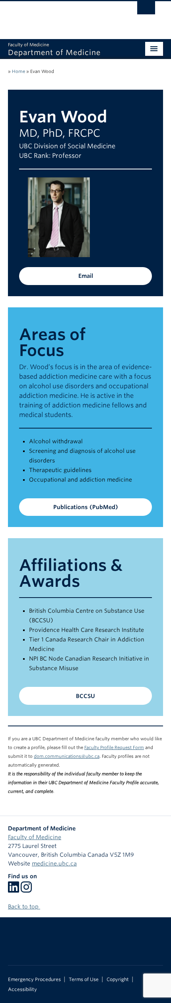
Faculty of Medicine (34, 837)
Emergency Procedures (34, 979)
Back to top (24, 906)
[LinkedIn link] (13, 890)
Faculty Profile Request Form (114, 747)
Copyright (118, 979)
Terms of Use (84, 979)
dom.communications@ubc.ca (66, 756)
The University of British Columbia (62, 16)
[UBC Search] (146, 10)
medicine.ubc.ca (54, 863)
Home (18, 71)
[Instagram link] (26, 890)
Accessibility (22, 989)
